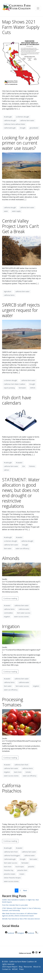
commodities (8, 613)
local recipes (20, 867)
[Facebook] (33, 953)
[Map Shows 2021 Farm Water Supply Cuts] (21, 62)
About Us (37, 967)
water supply (16, 211)
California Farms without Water (14, 124)
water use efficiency (22, 548)
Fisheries (32, 466)
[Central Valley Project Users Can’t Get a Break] (21, 250)
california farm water (27, 120)
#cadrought (8, 117)
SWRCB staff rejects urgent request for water (21, 310)
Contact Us (6, 969)
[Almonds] (21, 569)
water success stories (21, 617)
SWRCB (32, 388)
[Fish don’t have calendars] (21, 420)
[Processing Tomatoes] (21, 722)
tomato (28, 772)
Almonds (10, 558)
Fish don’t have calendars (16, 400)
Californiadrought (10, 128)
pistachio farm (22, 870)
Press (21, 969)
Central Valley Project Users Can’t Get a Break (20, 226)
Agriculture (7, 291)
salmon (6, 470)
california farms (9, 295)
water (6, 211)
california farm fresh (21, 765)
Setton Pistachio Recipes (12, 878)
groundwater (34, 128)
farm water (7, 548)
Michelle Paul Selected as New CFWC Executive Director (21, 919)
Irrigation (11, 626)
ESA (23, 466)
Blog (20, 967)
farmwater (22, 388)
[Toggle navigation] (38, 8)
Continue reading (10, 598)
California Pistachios (11, 788)
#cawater (19, 463)
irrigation (7, 617)
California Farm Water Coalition (14, 384)
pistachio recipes (9, 874)
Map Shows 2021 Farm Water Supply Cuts (20, 27)
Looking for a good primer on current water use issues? (20, 143)
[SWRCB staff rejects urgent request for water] (21, 334)
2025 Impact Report (9, 967)
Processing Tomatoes (12, 702)
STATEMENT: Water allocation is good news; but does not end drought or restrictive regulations (21, 493)
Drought (22, 128)
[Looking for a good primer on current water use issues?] (21, 165)
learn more (18, 772)
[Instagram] (36, 953)
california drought (10, 120)
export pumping (9, 388)
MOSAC (15, 969)
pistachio (31, 867)
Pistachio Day (8, 870)
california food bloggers (12, 855)
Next (25, 890)
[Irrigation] (21, 637)
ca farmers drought (22, 117)
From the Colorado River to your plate (15, 905)
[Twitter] (39, 953)
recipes (21, 874)
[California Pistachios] (21, 808)
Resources (28, 967)
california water (24, 609)
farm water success (23, 613)
